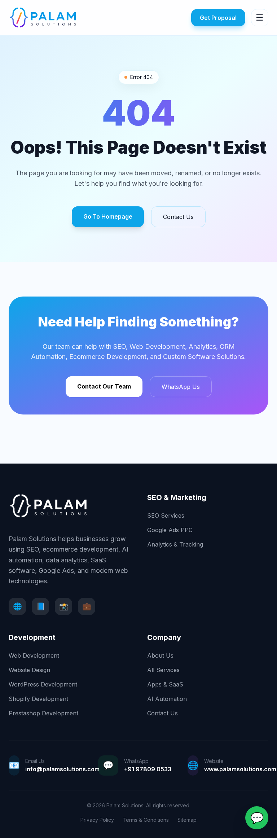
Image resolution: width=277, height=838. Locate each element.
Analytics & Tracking (175, 544)
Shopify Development (38, 698)
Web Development (34, 655)
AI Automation (167, 698)
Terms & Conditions (146, 820)
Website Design (29, 670)
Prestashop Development (43, 713)
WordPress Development (43, 684)
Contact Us (178, 216)
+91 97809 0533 (147, 769)
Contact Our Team (104, 386)
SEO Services (165, 515)
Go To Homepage (107, 216)
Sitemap (187, 820)
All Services (163, 670)
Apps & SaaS (165, 684)
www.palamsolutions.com (240, 769)
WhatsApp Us (181, 386)
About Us (160, 655)
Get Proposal (218, 17)
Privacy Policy (97, 820)
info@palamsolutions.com (62, 769)
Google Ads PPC (170, 530)
